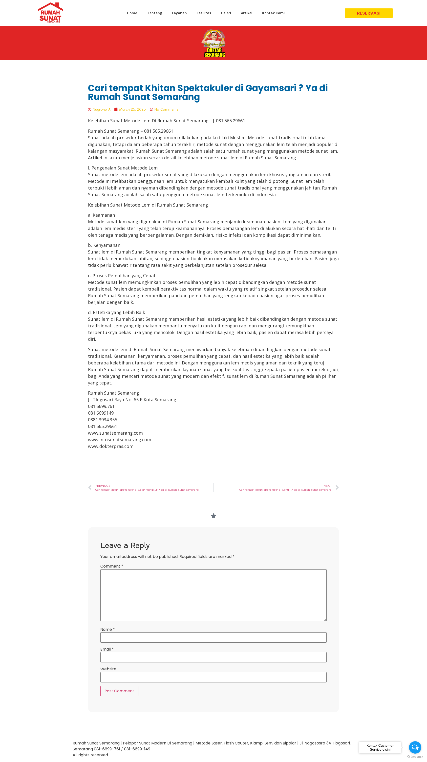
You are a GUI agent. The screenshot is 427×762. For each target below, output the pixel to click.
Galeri (226, 13)
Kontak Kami (273, 13)
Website (108, 669)
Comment (111, 566)
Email (107, 649)
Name (107, 630)
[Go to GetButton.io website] (415, 757)
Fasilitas (204, 13)
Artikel (246, 13)
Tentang (154, 13)
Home (132, 13)
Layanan (179, 13)
